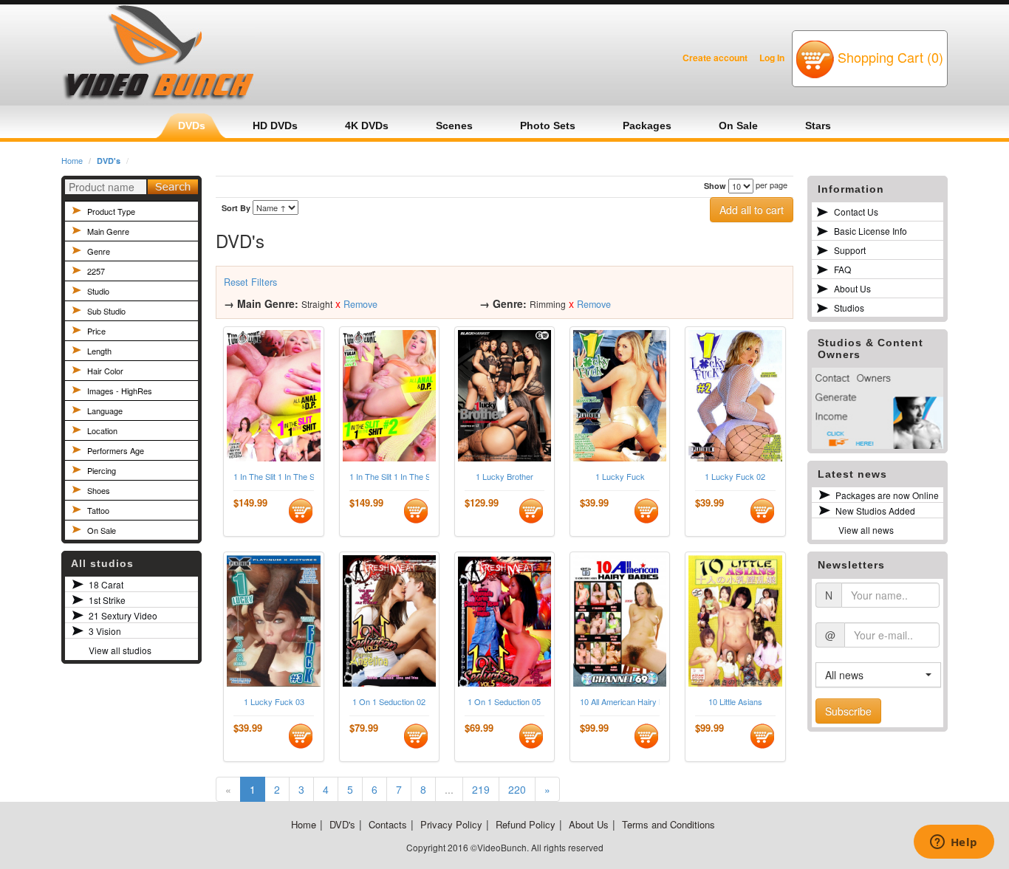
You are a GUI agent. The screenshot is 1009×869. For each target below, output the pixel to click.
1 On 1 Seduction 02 (388, 701)
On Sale (101, 530)
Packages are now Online (887, 495)
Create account (715, 57)
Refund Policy (525, 824)
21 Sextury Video (123, 615)
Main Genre (108, 231)
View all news (866, 529)
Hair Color (105, 371)
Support (850, 250)
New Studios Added (875, 510)
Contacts (388, 824)
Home (72, 160)
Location (102, 430)
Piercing (101, 470)
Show (715, 185)
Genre (98, 251)
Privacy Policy (451, 824)
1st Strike (107, 600)
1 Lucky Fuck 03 (274, 701)
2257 (96, 271)
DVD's (108, 160)
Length (99, 351)
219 (481, 789)
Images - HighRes (119, 390)
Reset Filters (250, 282)
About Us (852, 288)
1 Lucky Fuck (620, 476)
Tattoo (98, 510)
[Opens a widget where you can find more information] (953, 843)
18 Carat (106, 584)
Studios (849, 307)
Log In (771, 57)
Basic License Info (870, 230)
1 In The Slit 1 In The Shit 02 (389, 476)
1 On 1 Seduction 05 (504, 701)
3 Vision (105, 631)
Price (96, 331)
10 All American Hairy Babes (620, 701)
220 (517, 789)
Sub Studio (106, 311)
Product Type (111, 211)
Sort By (236, 207)
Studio (98, 291)
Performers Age (115, 450)
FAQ (842, 269)
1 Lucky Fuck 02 (735, 476)
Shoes (98, 490)
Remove (360, 304)
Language (105, 410)
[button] (878, 674)
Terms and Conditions (668, 824)
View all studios (120, 650)
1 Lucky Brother (504, 476)
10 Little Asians (735, 701)
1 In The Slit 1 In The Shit (273, 476)
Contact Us (856, 211)
